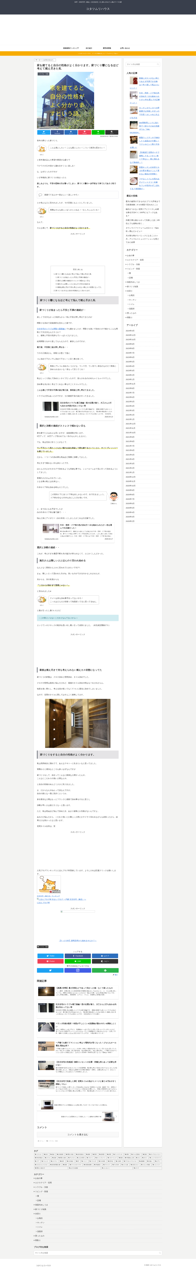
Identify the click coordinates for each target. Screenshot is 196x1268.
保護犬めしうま (133, 282)
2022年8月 (130, 388)
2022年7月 (130, 393)
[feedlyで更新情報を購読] (105, 970)
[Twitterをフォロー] (50, 970)
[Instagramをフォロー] (77, 970)
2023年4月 (130, 366)
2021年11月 (130, 428)
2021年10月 (131, 433)
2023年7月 (130, 353)
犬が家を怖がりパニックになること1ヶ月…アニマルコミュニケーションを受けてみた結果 (142, 239)
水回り (130, 291)
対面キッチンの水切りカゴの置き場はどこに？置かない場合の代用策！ (149, 170)
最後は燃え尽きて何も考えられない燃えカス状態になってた (79, 287)
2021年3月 (130, 464)
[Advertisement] (98, 30)
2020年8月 (130, 495)
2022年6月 (130, 397)
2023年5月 (130, 362)
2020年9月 (130, 490)
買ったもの (131, 313)
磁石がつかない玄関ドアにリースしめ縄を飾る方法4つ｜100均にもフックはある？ (142, 212)
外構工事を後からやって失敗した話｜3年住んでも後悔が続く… (143, 221)
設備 (131, 278)
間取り (130, 317)
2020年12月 (131, 477)
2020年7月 (130, 499)
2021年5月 (130, 455)
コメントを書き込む (77, 1134)
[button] (111, 132)
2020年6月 (130, 503)
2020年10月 (131, 486)
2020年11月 (130, 481)
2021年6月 (130, 450)
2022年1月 (130, 419)
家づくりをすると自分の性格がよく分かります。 (73, 290)
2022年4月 (130, 406)
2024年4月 (130, 331)
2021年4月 (130, 459)
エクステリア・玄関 (135, 260)
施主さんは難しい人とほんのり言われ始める (73, 284)
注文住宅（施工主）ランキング (48, 896)
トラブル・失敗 (43, 946)
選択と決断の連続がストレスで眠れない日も (73, 281)
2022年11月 (130, 384)
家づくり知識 (132, 287)
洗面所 (132, 309)
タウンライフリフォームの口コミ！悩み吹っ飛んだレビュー (142, 229)
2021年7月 (130, 446)
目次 (75, 269)
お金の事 (130, 255)
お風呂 (132, 295)
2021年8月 (130, 441)
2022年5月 (130, 402)
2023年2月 (130, 375)
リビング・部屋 (133, 269)
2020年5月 (130, 508)
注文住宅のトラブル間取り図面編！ (51, 329)
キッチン (132, 300)
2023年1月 (130, 379)
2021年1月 (130, 473)
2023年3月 (130, 371)
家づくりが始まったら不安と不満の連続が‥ (73, 277)
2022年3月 (130, 410)
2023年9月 (130, 344)
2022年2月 (130, 415)
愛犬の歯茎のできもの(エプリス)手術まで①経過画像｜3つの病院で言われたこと (143, 203)
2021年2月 (130, 468)
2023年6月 (130, 357)
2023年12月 (131, 335)
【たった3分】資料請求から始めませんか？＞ (78, 941)
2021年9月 (130, 437)
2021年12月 (131, 424)
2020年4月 (130, 512)
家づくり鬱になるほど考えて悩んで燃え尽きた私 (73, 274)
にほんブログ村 (43, 903)
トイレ (132, 304)
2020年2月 (130, 521)
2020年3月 (130, 517)
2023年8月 (130, 348)
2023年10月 (131, 340)
